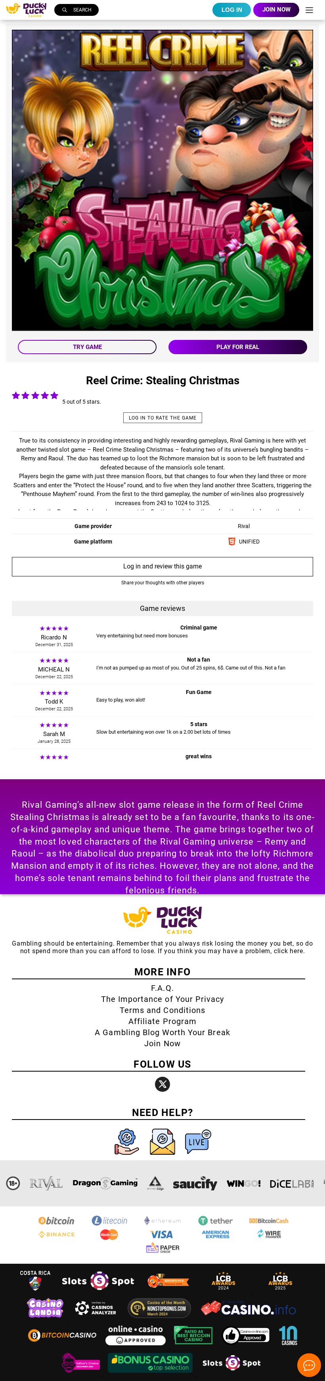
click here (288, 951)
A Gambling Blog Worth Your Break (162, 1032)
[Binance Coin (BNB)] (56, 1238)
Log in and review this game (162, 566)
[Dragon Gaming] (105, 1183)
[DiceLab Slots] (292, 1183)
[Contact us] (163, 1156)
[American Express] (215, 1238)
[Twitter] (162, 1084)
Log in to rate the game (163, 418)
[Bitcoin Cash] (268, 1224)
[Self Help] (127, 1156)
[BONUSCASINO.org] (151, 1373)
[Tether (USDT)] (215, 1224)
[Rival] (46, 1183)
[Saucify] (195, 1183)
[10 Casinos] (288, 1346)
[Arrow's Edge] (155, 1183)
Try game (87, 347)
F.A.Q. (162, 988)
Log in (232, 9)
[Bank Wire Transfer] (268, 1238)
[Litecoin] (109, 1224)
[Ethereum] (162, 1224)
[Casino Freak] (82, 1373)
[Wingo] (243, 1183)
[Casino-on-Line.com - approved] (246, 1346)
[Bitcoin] (56, 1224)
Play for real (237, 347)
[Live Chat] (198, 1156)
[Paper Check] (162, 1252)
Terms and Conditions (162, 1010)
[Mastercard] (109, 1238)
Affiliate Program (162, 1021)
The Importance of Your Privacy (162, 999)
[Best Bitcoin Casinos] (194, 1346)
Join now (276, 9)
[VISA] (162, 1238)
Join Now (162, 1043)
